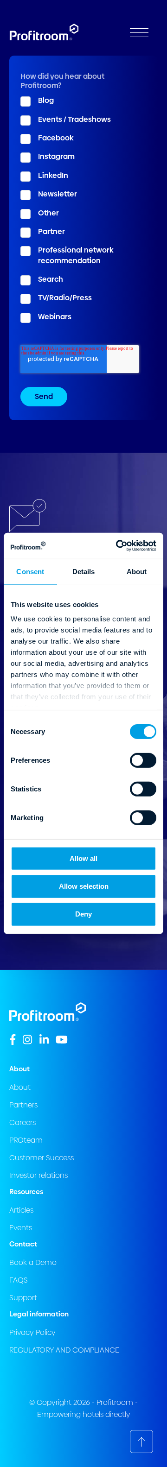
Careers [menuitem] (22, 1122)
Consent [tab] (30, 571)
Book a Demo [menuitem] (33, 1262)
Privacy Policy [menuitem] (32, 1332)
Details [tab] (83, 571)
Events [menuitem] (20, 1227)
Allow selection (84, 886)
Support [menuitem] (23, 1297)
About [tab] (137, 571)
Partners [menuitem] (23, 1105)
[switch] (143, 759)
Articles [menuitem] (21, 1210)
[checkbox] (83, 208)
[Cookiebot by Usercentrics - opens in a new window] (117, 546)
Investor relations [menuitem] (38, 1175)
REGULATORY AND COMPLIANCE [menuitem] (64, 1350)
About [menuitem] (20, 1087)
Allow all (83, 858)
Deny (83, 914)
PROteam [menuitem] (26, 1140)
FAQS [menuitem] (18, 1280)
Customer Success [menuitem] (41, 1157)
